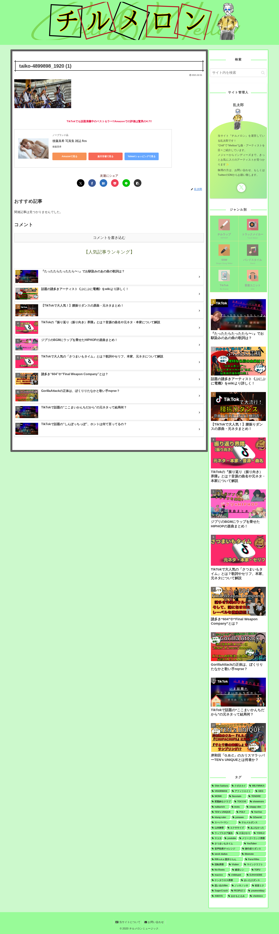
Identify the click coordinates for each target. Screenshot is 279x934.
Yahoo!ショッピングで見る (142, 156)
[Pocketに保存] (115, 183)
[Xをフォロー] (241, 188)
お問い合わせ (155, 922)
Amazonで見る (69, 156)
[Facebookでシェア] (92, 183)
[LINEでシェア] (126, 183)
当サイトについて (129, 922)
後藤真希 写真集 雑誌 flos (69, 141)
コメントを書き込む (109, 238)
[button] (137, 183)
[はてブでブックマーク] (103, 183)
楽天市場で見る (105, 156)
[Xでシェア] (80, 183)
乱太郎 (238, 105)
